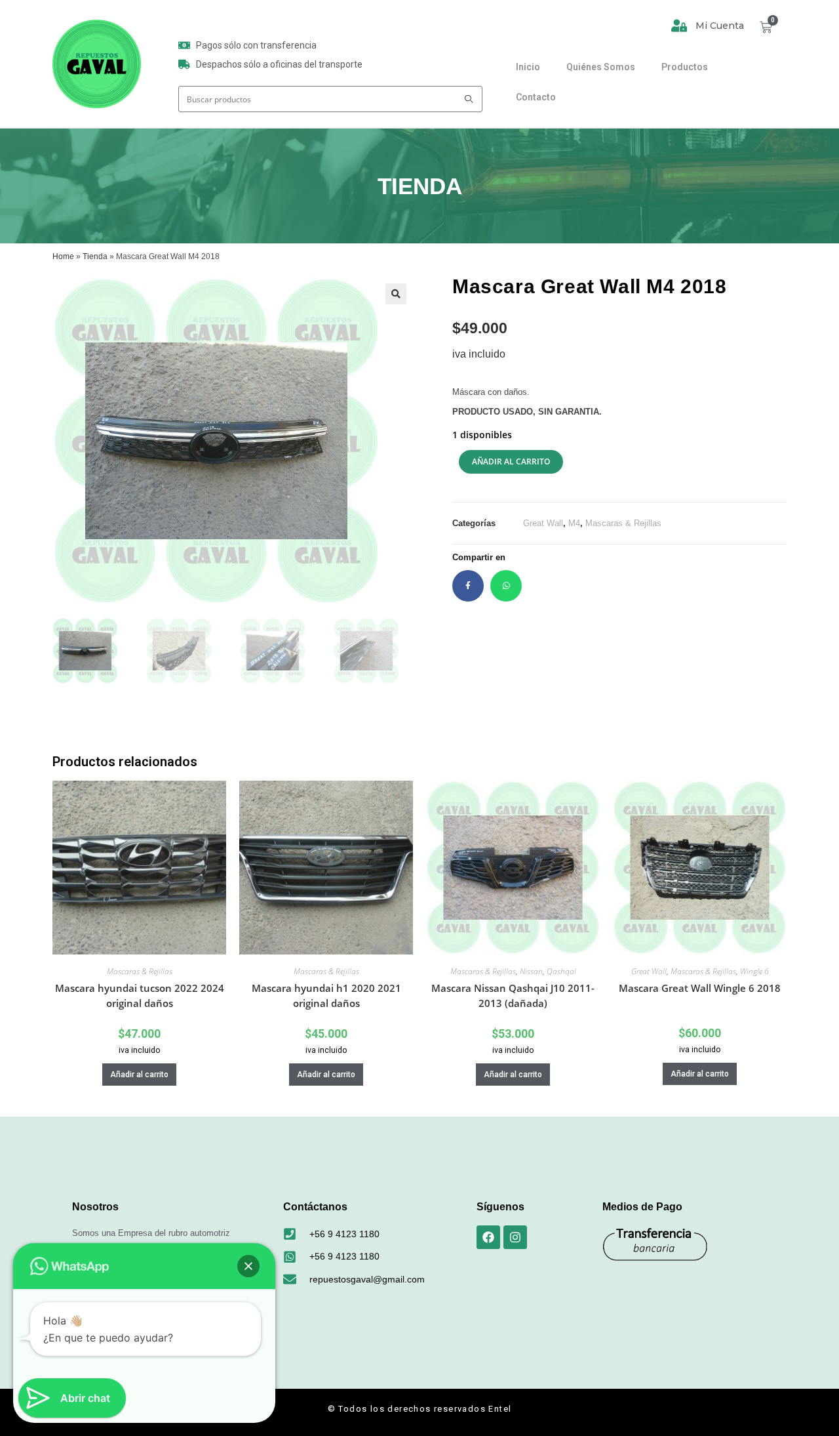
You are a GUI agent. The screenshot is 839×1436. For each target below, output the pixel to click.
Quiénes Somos (600, 67)
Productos (684, 67)
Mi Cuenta (719, 25)
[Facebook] (488, 1237)
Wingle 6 (754, 971)
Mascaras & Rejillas (623, 523)
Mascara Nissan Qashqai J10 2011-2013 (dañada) (513, 995)
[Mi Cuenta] (679, 25)
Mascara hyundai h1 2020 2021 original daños (326, 995)
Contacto (536, 97)
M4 (574, 523)
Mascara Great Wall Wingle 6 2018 (700, 988)
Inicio (528, 67)
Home (63, 256)
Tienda (95, 256)
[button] (395, 293)
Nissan (531, 971)
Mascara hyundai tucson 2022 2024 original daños (139, 995)
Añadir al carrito (511, 461)
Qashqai (561, 971)
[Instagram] (515, 1237)
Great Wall (543, 523)
